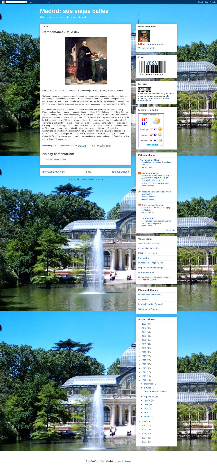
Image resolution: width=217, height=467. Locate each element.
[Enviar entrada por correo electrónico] (93, 145)
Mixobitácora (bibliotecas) (150, 294)
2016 (144, 364)
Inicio (88, 171)
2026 (144, 324)
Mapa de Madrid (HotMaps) (151, 267)
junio (146, 404)
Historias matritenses (152, 205)
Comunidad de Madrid (148, 248)
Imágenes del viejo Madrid (150, 263)
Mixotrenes (143, 299)
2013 (144, 376)
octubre (148, 388)
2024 (144, 332)
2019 (144, 352)
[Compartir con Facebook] (106, 145)
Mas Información (151, 115)
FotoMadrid (143, 258)
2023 (144, 336)
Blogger (127, 461)
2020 (144, 348)
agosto (147, 400)
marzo (147, 416)
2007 (144, 438)
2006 (144, 442)
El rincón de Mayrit (150, 160)
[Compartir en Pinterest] (109, 145)
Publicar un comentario (56, 159)
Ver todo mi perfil (146, 48)
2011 (144, 421)
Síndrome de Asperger (148, 309)
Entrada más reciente (53, 171)
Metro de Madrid (146, 272)
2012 (144, 380)
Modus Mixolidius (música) (150, 304)
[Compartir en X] (103, 145)
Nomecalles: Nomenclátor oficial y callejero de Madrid (154, 278)
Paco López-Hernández (153, 44)
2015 (144, 368)
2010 (144, 425)
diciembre (149, 384)
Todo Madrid (147, 218)
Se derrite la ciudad (149, 196)
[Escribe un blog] (101, 145)
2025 (144, 328)
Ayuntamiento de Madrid (149, 243)
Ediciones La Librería (148, 253)
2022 (144, 340)
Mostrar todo (170, 230)
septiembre (149, 396)
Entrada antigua (120, 171)
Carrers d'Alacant (150, 173)
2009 (144, 429)
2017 (144, 360)
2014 (144, 372)
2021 (144, 344)
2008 (144, 433)
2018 (144, 356)
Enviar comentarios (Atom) (91, 179)
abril (146, 412)
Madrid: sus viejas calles (74, 11)
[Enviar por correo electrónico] (98, 145)
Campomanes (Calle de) (154, 391)
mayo (147, 408)
